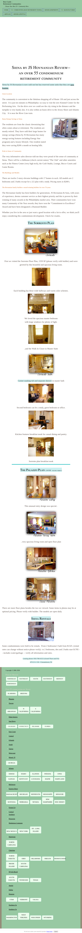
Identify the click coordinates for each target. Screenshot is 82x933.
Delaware (35, 726)
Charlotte (12, 850)
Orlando (11, 740)
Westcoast (12, 753)
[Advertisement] (41, 52)
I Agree (55, 931)
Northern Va (13, 905)
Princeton (12, 819)
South (11, 744)
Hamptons (12, 837)
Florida (47, 726)
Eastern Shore (13, 789)
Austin (11, 885)
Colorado (11, 726)
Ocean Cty (12, 807)
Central (11, 736)
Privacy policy (49, 931)
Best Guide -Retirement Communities (12, 3)
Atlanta (11, 768)
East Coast (12, 732)
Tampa (11, 749)
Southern (12, 814)
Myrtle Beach (13, 872)
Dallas (11, 890)
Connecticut (23, 726)
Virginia (36, 899)
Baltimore (12, 784)
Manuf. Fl (12, 757)
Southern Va (13, 909)
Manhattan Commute (16, 823)
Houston (11, 894)
